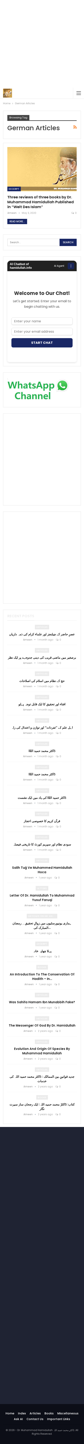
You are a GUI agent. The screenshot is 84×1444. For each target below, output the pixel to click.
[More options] (71, 266)
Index (22, 1413)
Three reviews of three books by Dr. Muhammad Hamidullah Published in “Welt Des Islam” (40, 202)
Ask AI (18, 1419)
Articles (42, 627)
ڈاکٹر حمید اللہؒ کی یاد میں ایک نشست (42, 798)
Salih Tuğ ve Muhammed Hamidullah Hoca (42, 870)
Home (10, 1413)
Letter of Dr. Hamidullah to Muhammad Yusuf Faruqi (42, 897)
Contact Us (35, 1419)
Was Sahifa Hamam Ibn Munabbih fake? (42, 1002)
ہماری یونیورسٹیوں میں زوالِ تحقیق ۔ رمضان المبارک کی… (42, 925)
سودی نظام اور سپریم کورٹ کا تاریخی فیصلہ (42, 844)
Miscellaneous (67, 1413)
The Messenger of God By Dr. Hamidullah (42, 1025)
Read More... (17, 221)
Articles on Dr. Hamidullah (42, 916)
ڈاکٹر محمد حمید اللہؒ (42, 751)
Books (42, 967)
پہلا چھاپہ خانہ (42, 951)
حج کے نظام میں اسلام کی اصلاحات (42, 681)
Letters (42, 888)
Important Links (58, 1419)
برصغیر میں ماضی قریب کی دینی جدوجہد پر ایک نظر (42, 657)
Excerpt (14, 188)
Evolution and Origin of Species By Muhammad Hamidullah (42, 1051)
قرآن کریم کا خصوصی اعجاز (42, 821)
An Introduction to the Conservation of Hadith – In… (42, 976)
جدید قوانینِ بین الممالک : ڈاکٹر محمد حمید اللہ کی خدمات (42, 1078)
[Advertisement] (42, 44)
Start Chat (42, 342)
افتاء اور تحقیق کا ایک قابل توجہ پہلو (42, 704)
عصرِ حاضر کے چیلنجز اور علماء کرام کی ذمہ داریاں (42, 634)
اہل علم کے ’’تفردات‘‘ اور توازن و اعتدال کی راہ (42, 727)
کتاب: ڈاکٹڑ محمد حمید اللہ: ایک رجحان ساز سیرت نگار (42, 1106)
